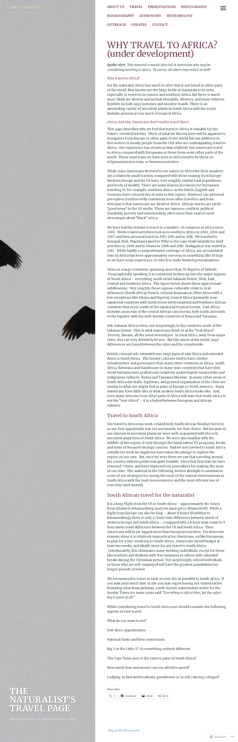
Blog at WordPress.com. (124, 730)
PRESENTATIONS (162, 7)
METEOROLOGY (179, 16)
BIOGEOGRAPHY (120, 16)
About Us (115, 7)
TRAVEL (136, 7)
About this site (25, 8)
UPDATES (139, 25)
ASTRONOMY (150, 16)
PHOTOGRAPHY (194, 7)
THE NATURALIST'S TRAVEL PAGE (42, 700)
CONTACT (160, 25)
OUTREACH (116, 25)
